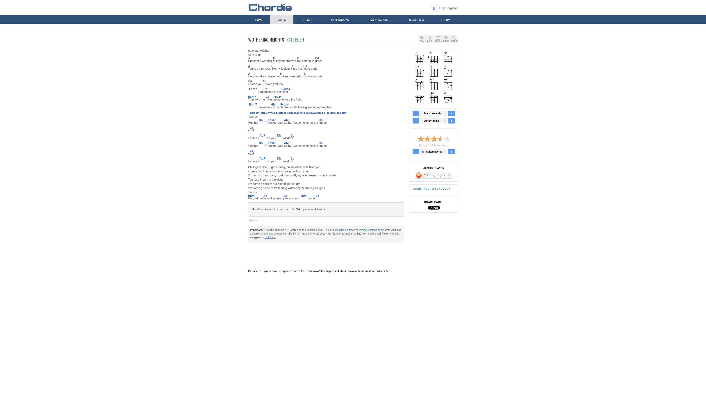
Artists (307, 19)
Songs (281, 19)
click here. (270, 237)
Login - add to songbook (431, 188)
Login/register (448, 8)
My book (379, 19)
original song (336, 229)
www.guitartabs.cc (369, 229)
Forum (445, 19)
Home (259, 19)
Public (340, 19)
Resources (416, 19)
